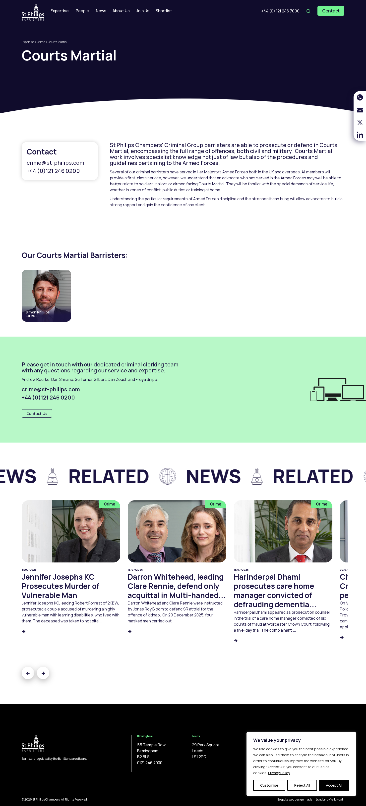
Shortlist (164, 10)
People (82, 10)
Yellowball (337, 799)
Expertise (60, 10)
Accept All (334, 785)
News (101, 10)
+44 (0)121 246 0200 (53, 171)
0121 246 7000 (149, 762)
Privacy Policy (279, 772)
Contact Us (36, 413)
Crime (41, 42)
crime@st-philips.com (55, 162)
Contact (331, 11)
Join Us (142, 10)
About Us (121, 10)
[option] (112, 478)
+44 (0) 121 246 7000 (280, 11)
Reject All (302, 785)
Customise (269, 785)
